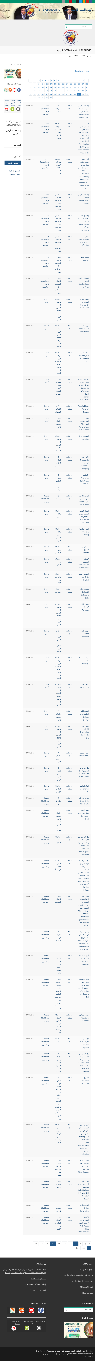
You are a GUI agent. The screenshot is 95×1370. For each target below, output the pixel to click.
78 (30, 97)
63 (30, 94)
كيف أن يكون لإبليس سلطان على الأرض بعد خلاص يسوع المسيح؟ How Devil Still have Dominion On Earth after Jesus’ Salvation (83, 1139)
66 (43, 94)
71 (63, 94)
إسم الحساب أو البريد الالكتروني (13, 132)
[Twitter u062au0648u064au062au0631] (80, 1)
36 (43, 87)
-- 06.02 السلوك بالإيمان (58, 789)
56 (63, 91)
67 (47, 94)
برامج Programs (86, 1269)
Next (88, 71)
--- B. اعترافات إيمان (58, 108)
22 (47, 84)
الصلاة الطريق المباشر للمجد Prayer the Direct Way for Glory (84, 517)
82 (47, 97)
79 (34, 97)
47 (87, 87)
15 (79, 80)
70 (59, 94)
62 (87, 91)
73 (71, 94)
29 (75, 84)
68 (51, 94)
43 (71, 87)
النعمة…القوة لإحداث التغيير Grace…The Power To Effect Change (83, 1166)
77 (87, 94)
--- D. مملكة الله (58, 1006)
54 (55, 91)
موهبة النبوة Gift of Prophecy (85, 634)
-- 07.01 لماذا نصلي (58, 514)
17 (87, 80)
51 (43, 91)
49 (34, 91)
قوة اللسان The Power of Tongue (83, 409)
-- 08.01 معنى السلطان (58, 550)
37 (47, 87)
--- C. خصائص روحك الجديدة (58, 1095)
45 (79, 87)
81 (43, 97)
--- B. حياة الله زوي (58, 801)
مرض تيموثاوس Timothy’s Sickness (83, 1018)
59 (75, 91)
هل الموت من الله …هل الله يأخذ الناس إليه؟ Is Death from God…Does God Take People (83, 1062)
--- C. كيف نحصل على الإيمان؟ (58, 774)
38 (51, 87)
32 (87, 84)
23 (51, 84)
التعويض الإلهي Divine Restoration (84, 1208)
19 (34, 84)
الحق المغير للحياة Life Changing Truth (65, 9)
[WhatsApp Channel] (74, 1)
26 (63, 84)
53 (51, 91)
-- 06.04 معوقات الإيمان (58, 126)
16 (83, 80)
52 (47, 91)
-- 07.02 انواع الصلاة (58, 562)
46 (83, 87)
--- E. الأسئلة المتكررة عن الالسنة (58, 1223)
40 (59, 87)
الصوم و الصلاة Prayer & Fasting (84, 532)
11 (62, 80)
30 (79, 84)
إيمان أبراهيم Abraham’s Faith (84, 789)
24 (55, 84)
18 (30, 84)
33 (30, 87)
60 (79, 91)
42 (67, 87)
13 (70, 80)
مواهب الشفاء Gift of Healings (84, 660)
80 (39, 97)
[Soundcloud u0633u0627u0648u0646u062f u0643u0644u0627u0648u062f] (84, 1)
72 (67, 94)
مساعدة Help (87, 1293)
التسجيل (18, 170)
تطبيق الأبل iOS (19, 102)
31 (83, 84)
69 (55, 94)
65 (39, 94)
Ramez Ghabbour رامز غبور (45, 499)
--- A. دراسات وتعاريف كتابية (58, 967)
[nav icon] (88, 22)
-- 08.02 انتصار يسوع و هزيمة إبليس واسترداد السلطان (58, 1133)
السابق (87, 1243)
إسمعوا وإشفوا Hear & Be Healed (84, 577)
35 (39, 87)
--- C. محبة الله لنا (58, 499)
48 (30, 91)
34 (34, 87)
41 (63, 87)
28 (71, 84)
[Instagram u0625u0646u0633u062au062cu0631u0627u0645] (77, 1)
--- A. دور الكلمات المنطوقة (58, 198)
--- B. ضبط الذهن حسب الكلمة (58, 825)
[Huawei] (60, 1)
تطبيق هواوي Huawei (6, 102)
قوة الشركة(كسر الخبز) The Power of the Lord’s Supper (83, 424)
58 (71, 91)
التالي (77, 1248)
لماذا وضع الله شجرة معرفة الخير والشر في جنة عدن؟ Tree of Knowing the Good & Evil (83, 988)
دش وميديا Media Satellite (82, 1281)
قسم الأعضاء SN (86, 1287)
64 (34, 94)
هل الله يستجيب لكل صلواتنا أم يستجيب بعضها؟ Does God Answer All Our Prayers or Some (83, 846)
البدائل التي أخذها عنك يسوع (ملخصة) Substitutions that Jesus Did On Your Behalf (83, 1190)
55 (59, 91)
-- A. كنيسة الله (59, 958)
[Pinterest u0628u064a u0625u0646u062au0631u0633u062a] (70, 1)
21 (43, 84)
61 (83, 91)
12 (66, 80)
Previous (79, 71)
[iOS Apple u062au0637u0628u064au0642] (63, 1)
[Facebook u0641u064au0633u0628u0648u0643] (91, 1)
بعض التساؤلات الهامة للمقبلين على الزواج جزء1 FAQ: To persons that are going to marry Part (83, 940)
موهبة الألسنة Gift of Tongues (84, 607)
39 (55, 87)
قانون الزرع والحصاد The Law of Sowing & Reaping (84, 463)
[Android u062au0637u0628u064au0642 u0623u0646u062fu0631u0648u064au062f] (67, 1)
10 (58, 80)
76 (83, 94)
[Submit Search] (65, 26)
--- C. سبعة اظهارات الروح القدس (58, 645)
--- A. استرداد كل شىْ (58, 1184)
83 (51, 97)
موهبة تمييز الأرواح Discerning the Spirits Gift (84, 732)
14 (75, 80)
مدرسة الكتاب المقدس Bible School (78, 1275)
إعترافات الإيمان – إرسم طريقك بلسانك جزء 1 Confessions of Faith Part (83, 111)
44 (75, 87)
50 (39, 91)
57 (67, 91)
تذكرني (16, 156)
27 (67, 84)
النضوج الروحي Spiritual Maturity (83, 1080)
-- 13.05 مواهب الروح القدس (58, 314)
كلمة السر (17, 145)
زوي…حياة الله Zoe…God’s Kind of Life (84, 801)
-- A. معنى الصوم (58, 538)
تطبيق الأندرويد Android (12, 102)
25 (59, 84)
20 (39, 84)
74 (75, 94)
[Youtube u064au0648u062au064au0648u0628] (87, 1)
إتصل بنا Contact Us (38, 1290)
